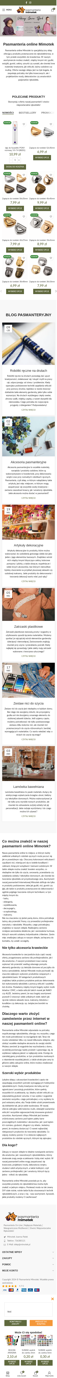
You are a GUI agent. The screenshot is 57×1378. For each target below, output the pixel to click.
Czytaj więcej (28, 410)
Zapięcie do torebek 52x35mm (42, 148)
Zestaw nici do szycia (28, 703)
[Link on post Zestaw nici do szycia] (28, 680)
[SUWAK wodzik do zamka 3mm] (28, 1340)
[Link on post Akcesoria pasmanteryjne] (28, 436)
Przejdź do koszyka (41, 1323)
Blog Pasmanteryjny (28, 315)
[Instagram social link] (30, 2)
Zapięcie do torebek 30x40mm (15, 282)
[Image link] (22, 1217)
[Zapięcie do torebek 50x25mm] (15, 183)
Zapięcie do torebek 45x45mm (42, 199)
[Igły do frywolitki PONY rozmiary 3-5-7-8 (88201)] (15, 133)
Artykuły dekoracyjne (28, 545)
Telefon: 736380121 (16, 1241)
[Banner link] (28, 25)
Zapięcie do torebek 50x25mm (15, 199)
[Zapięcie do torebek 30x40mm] (15, 267)
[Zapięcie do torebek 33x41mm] (42, 225)
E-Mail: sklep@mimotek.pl (18, 1245)
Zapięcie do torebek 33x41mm (42, 240)
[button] (15, 167)
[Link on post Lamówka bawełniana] (28, 763)
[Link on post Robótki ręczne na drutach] (28, 344)
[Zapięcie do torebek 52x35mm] (42, 133)
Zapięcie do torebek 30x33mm (42, 282)
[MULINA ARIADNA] (11, 1340)
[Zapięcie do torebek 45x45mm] (42, 183)
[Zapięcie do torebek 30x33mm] (42, 267)
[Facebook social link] (26, 2)
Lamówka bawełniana (28, 787)
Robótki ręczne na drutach (28, 370)
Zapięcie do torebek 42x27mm (15, 240)
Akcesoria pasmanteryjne (28, 462)
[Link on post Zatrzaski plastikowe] (28, 604)
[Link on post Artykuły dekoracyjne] (28, 522)
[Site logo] (28, 10)
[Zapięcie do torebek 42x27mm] (15, 225)
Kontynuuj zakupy (15, 1323)
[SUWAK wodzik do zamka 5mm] (45, 1340)
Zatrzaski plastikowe (28, 626)
